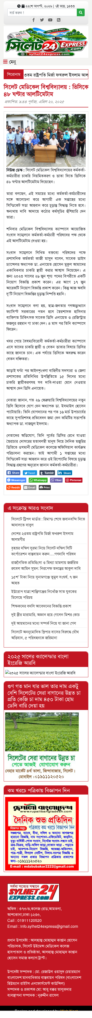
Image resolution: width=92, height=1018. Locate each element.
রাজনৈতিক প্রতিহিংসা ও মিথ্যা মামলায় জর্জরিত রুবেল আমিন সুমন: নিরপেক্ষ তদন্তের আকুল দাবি (46, 565)
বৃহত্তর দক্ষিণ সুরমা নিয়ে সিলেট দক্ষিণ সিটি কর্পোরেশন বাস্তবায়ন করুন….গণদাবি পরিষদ (43, 551)
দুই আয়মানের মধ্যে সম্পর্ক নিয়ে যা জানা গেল (43, 623)
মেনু (12, 61)
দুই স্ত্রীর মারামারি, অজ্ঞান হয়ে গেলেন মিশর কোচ (45, 614)
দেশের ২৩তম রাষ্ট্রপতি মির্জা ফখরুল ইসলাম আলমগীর (42, 536)
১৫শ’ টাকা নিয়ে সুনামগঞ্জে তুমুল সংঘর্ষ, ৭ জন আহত (44, 580)
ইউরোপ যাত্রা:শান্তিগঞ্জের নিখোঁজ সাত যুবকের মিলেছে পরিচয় (44, 594)
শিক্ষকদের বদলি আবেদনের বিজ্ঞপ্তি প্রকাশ (41, 606)
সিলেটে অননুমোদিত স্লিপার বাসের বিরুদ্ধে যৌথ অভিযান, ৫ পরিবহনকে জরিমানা (45, 634)
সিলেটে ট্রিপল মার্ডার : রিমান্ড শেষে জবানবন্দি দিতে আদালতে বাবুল (48, 522)
